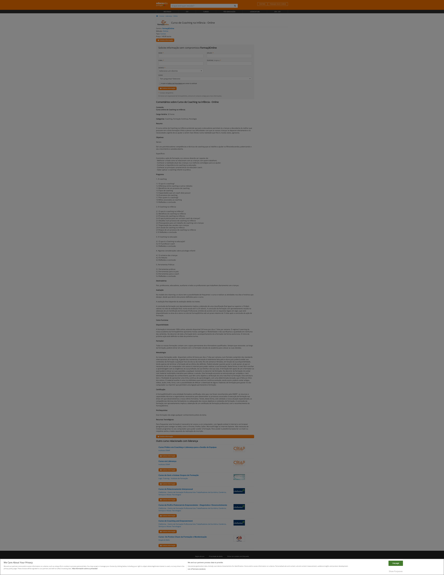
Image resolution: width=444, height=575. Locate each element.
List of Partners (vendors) (196, 569)
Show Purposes (396, 571)
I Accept (395, 563)
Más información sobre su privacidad (84, 568)
